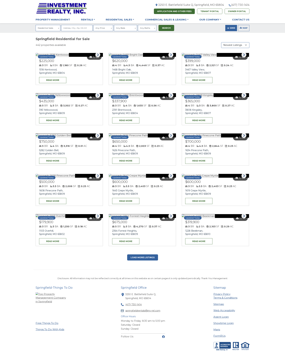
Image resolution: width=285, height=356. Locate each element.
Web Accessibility (224, 310)
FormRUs (219, 335)
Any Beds (120, 28)
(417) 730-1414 (240, 4)
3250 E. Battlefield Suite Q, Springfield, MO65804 (191, 4)
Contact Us (240, 19)
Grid (232, 28)
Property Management (53, 19)
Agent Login (221, 316)
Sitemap (218, 304)
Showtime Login (223, 323)
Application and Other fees (174, 11)
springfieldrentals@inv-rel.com (142, 310)
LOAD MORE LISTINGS (143, 257)
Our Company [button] (209, 19)
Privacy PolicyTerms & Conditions (225, 295)
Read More (49, 79)
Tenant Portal (209, 11)
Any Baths (145, 28)
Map (245, 28)
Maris (216, 329)
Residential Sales (45, 28)
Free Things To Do (47, 323)
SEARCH (166, 28)
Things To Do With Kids (50, 329)
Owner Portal (237, 11)
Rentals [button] (87, 19)
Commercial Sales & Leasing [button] (166, 19)
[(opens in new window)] (163, 336)
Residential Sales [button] (119, 19)
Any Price (100, 28)
